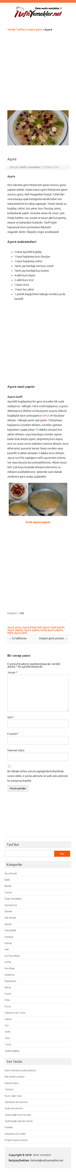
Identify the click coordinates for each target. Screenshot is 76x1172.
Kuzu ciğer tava (13, 1095)
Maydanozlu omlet (15, 1133)
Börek (8, 886)
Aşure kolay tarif (32, 627)
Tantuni (9, 1089)
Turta (8, 1044)
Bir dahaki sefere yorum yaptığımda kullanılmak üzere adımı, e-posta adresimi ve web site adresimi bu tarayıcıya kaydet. (37, 776)
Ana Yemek (11, 873)
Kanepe (9, 936)
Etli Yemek (10, 917)
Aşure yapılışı (15, 630)
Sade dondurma (14, 1108)
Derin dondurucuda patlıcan (20, 1070)
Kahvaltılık (10, 930)
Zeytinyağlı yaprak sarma (19, 1121)
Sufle (7, 1031)
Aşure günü (35, 29)
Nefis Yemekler (42, 1155)
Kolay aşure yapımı (52, 630)
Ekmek (8, 911)
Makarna (9, 974)
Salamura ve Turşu (15, 1012)
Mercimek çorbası (15, 1076)
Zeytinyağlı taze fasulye (18, 1114)
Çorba (8, 892)
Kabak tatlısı (12, 1083)
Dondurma (11, 905)
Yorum (12, 672)
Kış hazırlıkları (12, 955)
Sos (7, 1025)
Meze (8, 987)
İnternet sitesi (15, 750)
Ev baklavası (18, 638)
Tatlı (21, 613)
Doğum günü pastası (53, 638)
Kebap (8, 943)
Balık (7, 879)
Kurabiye (10, 968)
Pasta (8, 993)
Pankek (9, 1127)
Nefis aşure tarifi (17, 632)
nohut (45, 415)
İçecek (8, 924)
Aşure (37, 522)
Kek (7, 949)
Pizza (8, 1006)
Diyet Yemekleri (13, 898)
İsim (10, 717)
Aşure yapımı (31, 630)
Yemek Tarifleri (16, 29)
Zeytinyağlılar (12, 1050)
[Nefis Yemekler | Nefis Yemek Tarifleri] (38, 16)
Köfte (8, 962)
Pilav (7, 1000)
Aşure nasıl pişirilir (53, 627)
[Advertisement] (38, 72)
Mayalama (10, 981)
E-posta (13, 733)
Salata (8, 1019)
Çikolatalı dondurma (16, 1102)
